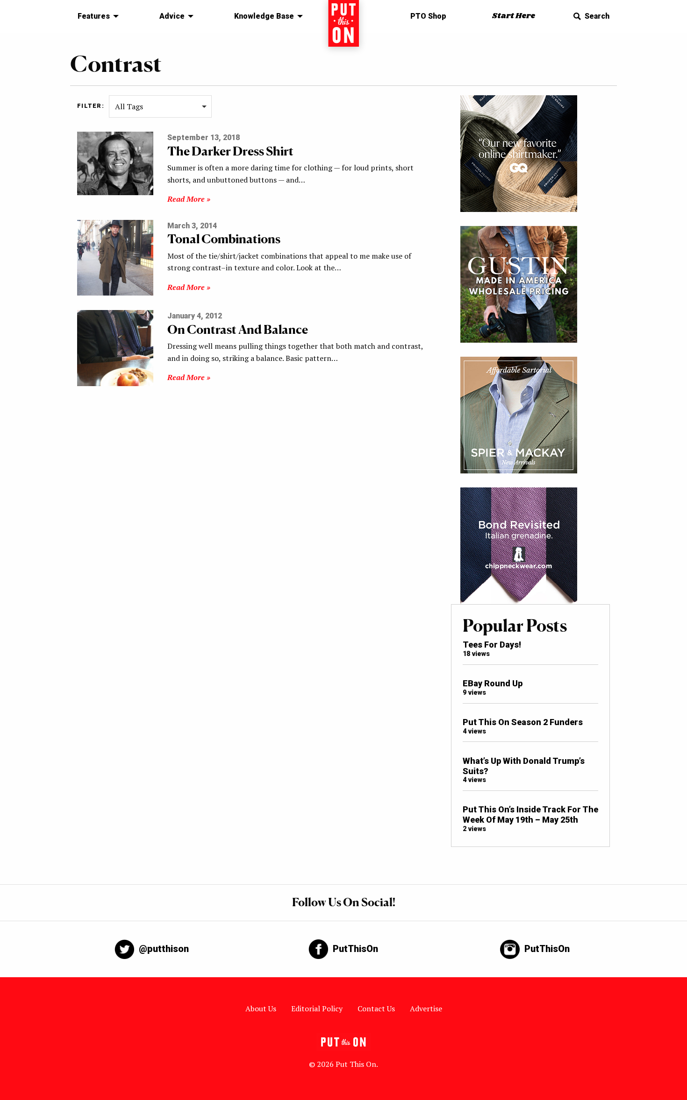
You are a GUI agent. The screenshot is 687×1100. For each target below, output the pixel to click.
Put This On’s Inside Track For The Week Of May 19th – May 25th (530, 814)
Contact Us (376, 1008)
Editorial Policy (317, 1008)
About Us (260, 1008)
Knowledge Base (264, 16)
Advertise (426, 1008)
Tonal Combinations (223, 239)
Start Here (513, 16)
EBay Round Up (492, 683)
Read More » (188, 199)
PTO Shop (428, 16)
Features (94, 16)
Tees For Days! (492, 644)
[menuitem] (95, 16)
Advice (172, 16)
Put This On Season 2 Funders (523, 722)
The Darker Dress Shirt (230, 151)
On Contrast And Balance (237, 329)
